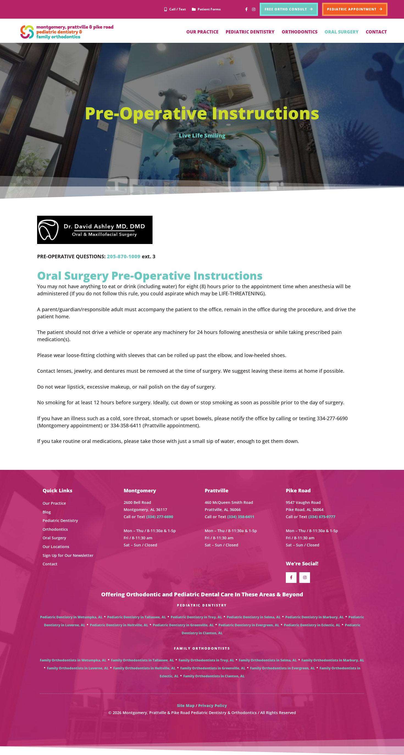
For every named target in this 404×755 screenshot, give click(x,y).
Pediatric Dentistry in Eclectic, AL (312, 625)
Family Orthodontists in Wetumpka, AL (73, 660)
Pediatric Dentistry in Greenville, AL (183, 625)
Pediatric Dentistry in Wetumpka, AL (71, 617)
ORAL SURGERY (342, 32)
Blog (47, 512)
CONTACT (376, 32)
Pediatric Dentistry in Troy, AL (196, 617)
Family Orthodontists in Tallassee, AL (142, 660)
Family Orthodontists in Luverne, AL (78, 668)
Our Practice (54, 503)
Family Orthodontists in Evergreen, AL (282, 668)
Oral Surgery (54, 537)
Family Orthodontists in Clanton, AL (214, 676)
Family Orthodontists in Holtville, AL (144, 668)
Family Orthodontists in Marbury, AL (332, 660)
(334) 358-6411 (240, 516)
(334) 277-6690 (159, 516)
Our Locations (56, 546)
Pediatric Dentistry (60, 520)
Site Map (186, 705)
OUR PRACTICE (202, 32)
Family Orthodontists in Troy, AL (206, 660)
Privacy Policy (212, 705)
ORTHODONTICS (299, 32)
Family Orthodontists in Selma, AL (268, 660)
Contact (50, 563)
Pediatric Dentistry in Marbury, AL (314, 617)
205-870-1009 (123, 256)
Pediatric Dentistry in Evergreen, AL (248, 625)
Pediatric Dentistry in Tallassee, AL (136, 617)
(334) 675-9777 (321, 516)
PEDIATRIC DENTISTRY (250, 32)
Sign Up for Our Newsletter (68, 555)
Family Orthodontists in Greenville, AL (212, 668)
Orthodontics (55, 529)
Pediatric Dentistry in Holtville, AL (119, 625)
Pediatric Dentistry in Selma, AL (254, 617)
